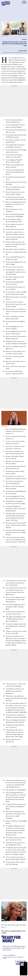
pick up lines (22, 78)
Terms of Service (20, 957)
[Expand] (21, 963)
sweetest (3, 78)
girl (16, 58)
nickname (13, 160)
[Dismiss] (26, 963)
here (2, 927)
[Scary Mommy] (6, 3)
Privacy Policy (5, 958)
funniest (15, 76)
